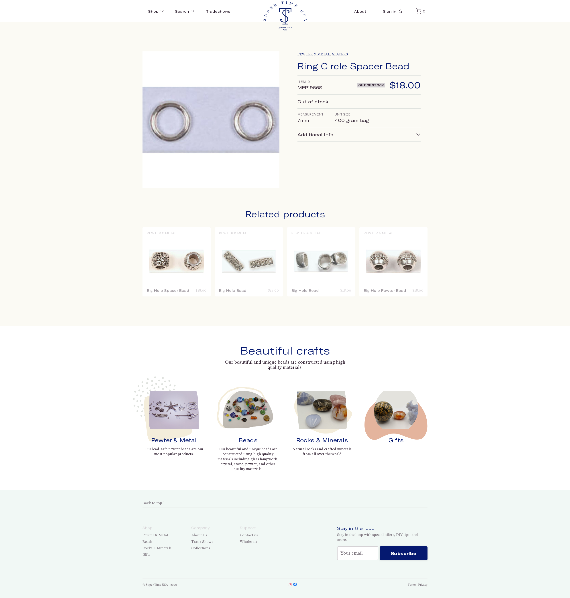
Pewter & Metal (313, 54)
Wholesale (248, 541)
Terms (412, 584)
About (360, 11)
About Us (199, 535)
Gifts (396, 440)
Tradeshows (218, 11)
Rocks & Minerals (322, 440)
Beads (248, 440)
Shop (153, 11)
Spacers (340, 54)
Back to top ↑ (153, 503)
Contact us (249, 535)
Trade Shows (202, 541)
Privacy (423, 584)
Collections (200, 548)
